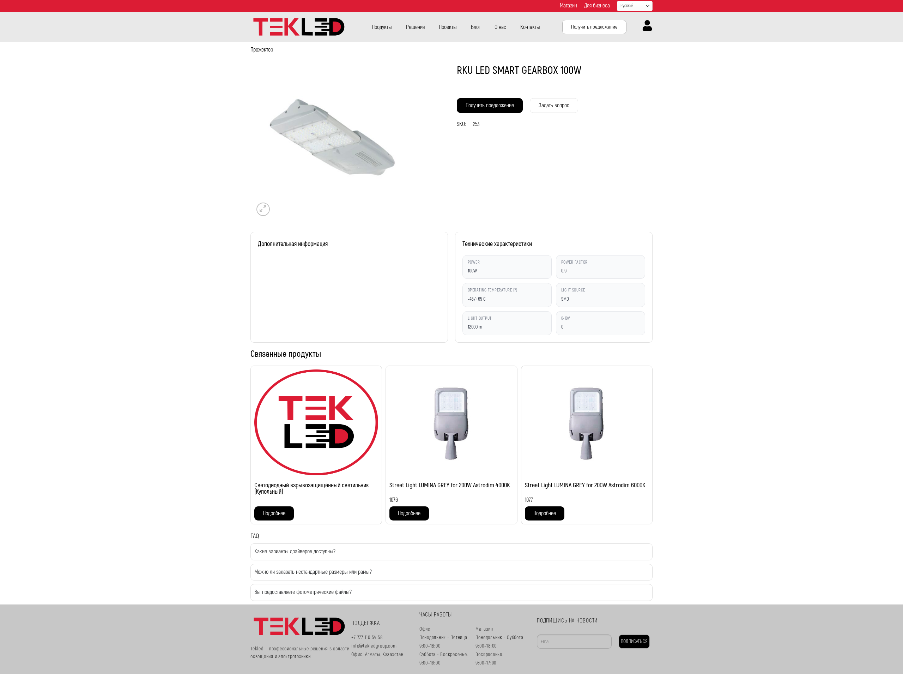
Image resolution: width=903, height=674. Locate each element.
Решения (415, 27)
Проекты (448, 27)
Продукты (382, 27)
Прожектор (261, 49)
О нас (500, 27)
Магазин (568, 5)
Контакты (530, 27)
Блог (475, 27)
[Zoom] (263, 209)
